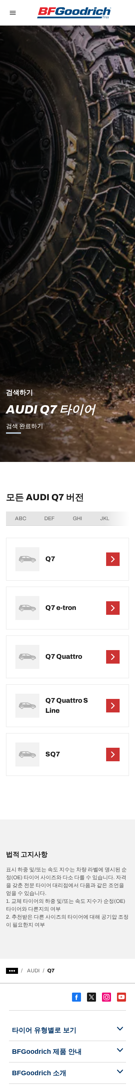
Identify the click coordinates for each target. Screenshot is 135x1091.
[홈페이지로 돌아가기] (74, 13)
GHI (77, 518)
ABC (20, 518)
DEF (49, 518)
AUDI (33, 970)
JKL (105, 518)
